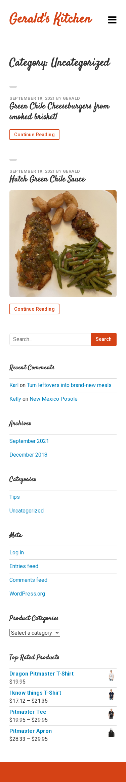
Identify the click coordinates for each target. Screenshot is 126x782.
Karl (13, 385)
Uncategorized (26, 510)
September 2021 (29, 441)
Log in (16, 552)
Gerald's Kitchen (50, 19)
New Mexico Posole (54, 399)
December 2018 (28, 455)
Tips (14, 497)
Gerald (71, 98)
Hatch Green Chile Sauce (47, 179)
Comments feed (28, 580)
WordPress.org (27, 594)
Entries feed (23, 566)
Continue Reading (34, 135)
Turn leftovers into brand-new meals (69, 385)
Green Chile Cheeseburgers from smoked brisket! (59, 112)
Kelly (15, 399)
